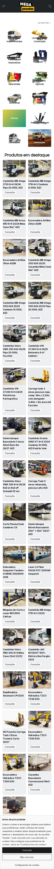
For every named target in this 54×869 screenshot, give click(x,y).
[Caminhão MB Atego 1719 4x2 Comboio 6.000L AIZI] (39, 168)
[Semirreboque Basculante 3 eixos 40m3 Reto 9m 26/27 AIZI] (14, 426)
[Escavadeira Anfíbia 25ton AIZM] (39, 208)
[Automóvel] (14, 94)
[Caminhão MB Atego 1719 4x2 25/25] (39, 597)
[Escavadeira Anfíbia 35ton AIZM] (14, 247)
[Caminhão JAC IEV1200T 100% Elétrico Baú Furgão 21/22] (39, 637)
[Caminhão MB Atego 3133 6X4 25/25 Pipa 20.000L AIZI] (39, 290)
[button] (27, 6)
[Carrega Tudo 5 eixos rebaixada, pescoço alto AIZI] (39, 469)
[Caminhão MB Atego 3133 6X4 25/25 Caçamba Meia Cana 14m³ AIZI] (39, 247)
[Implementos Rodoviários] (14, 52)
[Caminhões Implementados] (14, 30)
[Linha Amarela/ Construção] (39, 30)
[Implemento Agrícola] (39, 73)
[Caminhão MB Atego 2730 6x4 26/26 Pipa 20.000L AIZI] (14, 168)
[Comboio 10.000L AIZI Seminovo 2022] (14, 805)
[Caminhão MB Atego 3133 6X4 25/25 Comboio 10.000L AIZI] (14, 290)
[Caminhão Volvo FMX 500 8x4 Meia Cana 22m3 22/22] (14, 637)
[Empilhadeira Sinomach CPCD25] (14, 680)
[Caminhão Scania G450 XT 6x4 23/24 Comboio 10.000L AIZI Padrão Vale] (39, 426)
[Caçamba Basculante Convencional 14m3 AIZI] (39, 762)
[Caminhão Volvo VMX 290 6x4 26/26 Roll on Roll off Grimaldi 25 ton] (14, 469)
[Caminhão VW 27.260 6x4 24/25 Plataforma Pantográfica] (14, 376)
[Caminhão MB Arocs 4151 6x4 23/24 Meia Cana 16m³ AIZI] (14, 208)
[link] (27, 864)
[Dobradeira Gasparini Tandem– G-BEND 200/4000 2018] (14, 554)
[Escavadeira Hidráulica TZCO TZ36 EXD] (39, 680)
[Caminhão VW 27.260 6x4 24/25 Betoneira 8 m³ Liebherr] (39, 333)
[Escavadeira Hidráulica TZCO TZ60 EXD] (39, 719)
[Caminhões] (14, 134)
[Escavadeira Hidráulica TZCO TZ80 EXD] (14, 762)
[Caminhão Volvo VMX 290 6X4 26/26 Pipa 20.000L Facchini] (14, 333)
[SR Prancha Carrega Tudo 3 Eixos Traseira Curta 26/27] (14, 719)
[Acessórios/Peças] (39, 114)
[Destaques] (39, 134)
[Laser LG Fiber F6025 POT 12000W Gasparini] (39, 554)
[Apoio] (39, 52)
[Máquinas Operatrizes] (14, 73)
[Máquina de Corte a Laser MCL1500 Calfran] (14, 597)
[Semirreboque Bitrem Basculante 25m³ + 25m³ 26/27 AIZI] (39, 511)
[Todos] (39, 94)
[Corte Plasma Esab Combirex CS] (14, 511)
